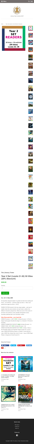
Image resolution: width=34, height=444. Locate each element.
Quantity (3, 285)
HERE (15, 319)
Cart (31, 1)
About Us (17, 428)
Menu (4, 1)
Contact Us (17, 426)
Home (2, 24)
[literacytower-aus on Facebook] (17, 435)
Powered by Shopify (24, 440)
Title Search (17, 424)
